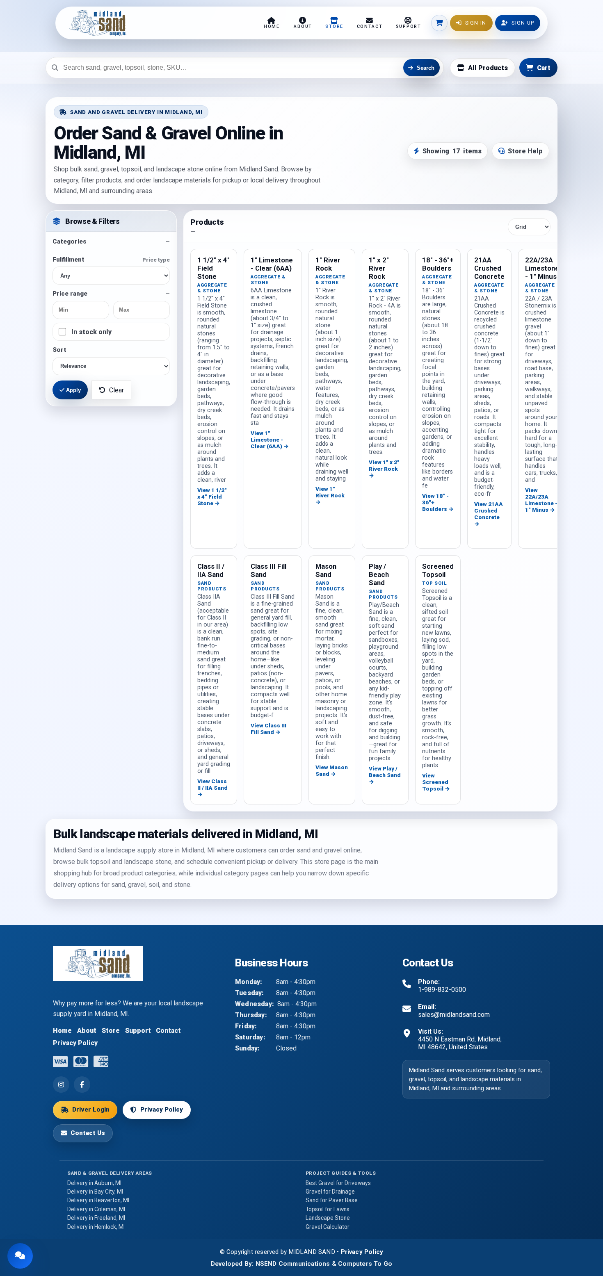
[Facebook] (82, 1084)
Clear (116, 390)
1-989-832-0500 (442, 989)
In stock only (91, 332)
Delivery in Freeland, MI (96, 1217)
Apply (72, 390)
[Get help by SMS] (20, 1256)
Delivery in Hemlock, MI (96, 1227)
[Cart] (439, 23)
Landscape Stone (328, 1217)
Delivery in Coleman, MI (96, 1209)
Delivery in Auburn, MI (94, 1183)
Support (138, 1030)
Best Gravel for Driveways (338, 1183)
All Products (488, 67)
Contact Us (88, 1133)
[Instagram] (61, 1084)
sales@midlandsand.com (454, 1015)
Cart (543, 67)
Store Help (525, 151)
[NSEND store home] (95, 23)
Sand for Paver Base (332, 1200)
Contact (168, 1030)
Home (62, 1030)
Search (425, 67)
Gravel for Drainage (330, 1191)
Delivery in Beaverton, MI (98, 1200)
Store (111, 1030)
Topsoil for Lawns (327, 1209)
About (86, 1030)
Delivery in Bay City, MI (95, 1191)
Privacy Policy (75, 1043)
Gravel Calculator (327, 1227)
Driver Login (91, 1109)
